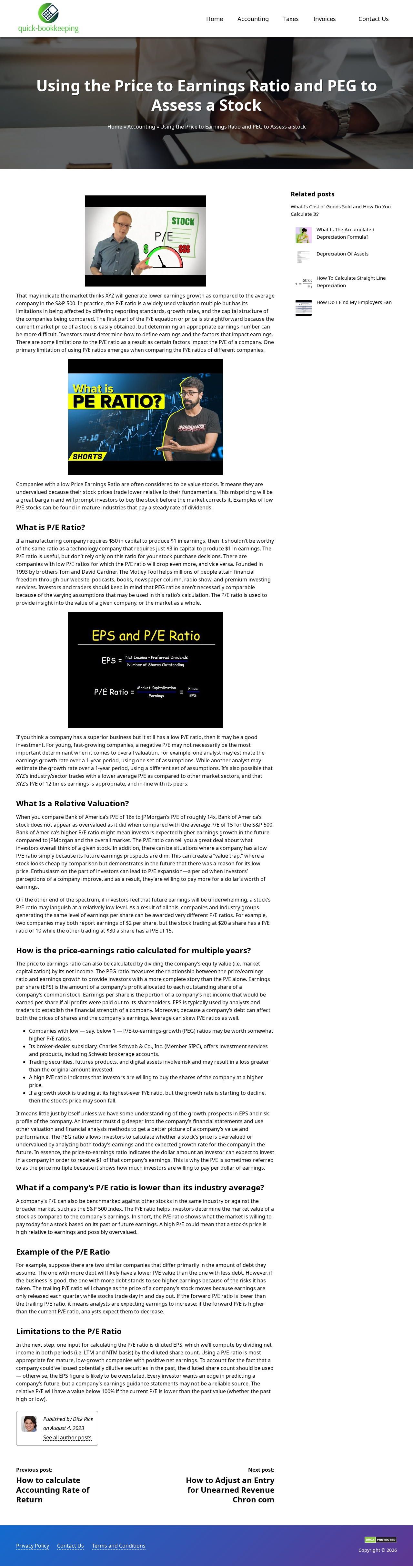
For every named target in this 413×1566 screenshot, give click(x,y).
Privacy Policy (32, 1545)
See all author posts (67, 1438)
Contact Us (373, 19)
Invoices (324, 19)
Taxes (291, 19)
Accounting (253, 19)
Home (214, 19)
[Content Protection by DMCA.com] (381, 1541)
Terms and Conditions (119, 1545)
